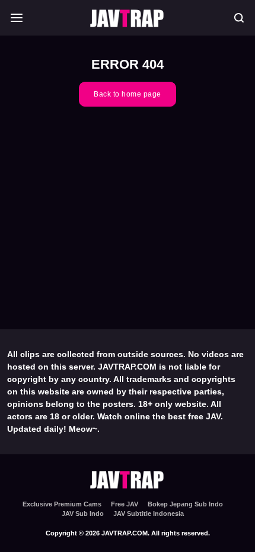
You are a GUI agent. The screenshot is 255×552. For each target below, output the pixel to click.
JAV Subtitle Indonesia (148, 513)
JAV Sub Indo (83, 513)
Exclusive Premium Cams (62, 504)
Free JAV (124, 504)
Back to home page (127, 94)
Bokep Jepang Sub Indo (185, 504)
